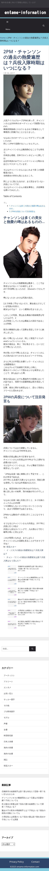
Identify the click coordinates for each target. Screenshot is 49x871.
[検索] (32, 648)
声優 (5, 723)
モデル (6, 717)
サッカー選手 (9, 699)
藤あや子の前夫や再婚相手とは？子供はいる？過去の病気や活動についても (30, 600)
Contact (35, 861)
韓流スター (11, 546)
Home (3, 37)
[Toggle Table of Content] (5, 203)
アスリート (8, 681)
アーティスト (9, 675)
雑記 (5, 759)
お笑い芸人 (8, 693)
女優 (5, 729)
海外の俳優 (8, 747)
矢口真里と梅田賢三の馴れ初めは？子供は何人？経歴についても (30, 622)
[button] (43, 25)
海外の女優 (8, 753)
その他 (6, 705)
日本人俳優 (8, 741)
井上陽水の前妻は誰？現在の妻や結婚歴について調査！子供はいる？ (30, 589)
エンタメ (7, 687)
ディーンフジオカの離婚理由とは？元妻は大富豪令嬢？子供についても (30, 578)
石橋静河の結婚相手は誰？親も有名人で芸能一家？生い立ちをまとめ (30, 567)
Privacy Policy (16, 861)
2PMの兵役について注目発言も (23, 211)
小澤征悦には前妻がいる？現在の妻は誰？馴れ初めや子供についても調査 (30, 611)
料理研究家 (8, 735)
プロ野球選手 (9, 711)
